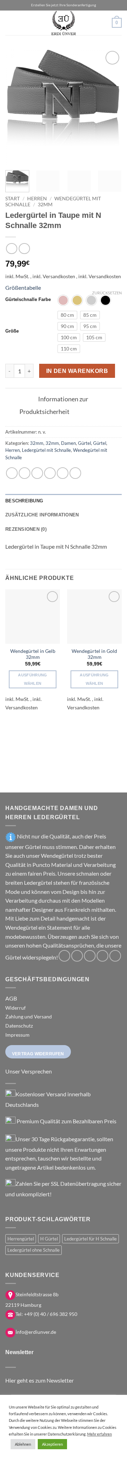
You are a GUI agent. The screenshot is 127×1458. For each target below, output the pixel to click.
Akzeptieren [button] (52, 1444)
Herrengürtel (20, 1239)
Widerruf (15, 1008)
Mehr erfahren (99, 1434)
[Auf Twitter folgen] (90, 956)
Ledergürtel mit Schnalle (46, 450)
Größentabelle (23, 287)
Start (12, 198)
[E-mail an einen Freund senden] (50, 473)
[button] (9, 22)
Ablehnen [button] (23, 1444)
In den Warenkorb (77, 371)
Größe (12, 331)
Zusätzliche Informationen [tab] (42, 514)
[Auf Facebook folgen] (64, 956)
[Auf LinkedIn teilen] (75, 473)
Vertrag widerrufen (38, 1053)
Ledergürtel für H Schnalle (90, 1239)
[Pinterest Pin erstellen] (62, 473)
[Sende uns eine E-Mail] (102, 956)
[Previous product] (24, 248)
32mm (45, 204)
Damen (68, 443)
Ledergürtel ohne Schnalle (33, 1250)
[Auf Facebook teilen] (24, 473)
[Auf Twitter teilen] (37, 473)
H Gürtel (49, 1239)
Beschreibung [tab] (24, 500)
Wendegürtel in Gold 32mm (94, 654)
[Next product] (11, 248)
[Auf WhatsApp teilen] (12, 473)
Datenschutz (19, 1026)
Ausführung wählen (32, 679)
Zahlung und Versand (28, 1016)
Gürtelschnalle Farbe (28, 299)
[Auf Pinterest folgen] (115, 956)
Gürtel (84, 443)
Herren (37, 198)
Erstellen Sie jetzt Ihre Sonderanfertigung (63, 5)
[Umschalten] (27, 399)
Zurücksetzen (107, 292)
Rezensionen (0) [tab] (26, 529)
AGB (11, 998)
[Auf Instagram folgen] (77, 956)
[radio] (63, 300)
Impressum (17, 1035)
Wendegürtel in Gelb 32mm (32, 654)
